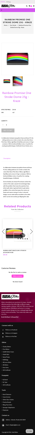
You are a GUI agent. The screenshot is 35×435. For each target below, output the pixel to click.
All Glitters (5, 365)
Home (5, 25)
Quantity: (4, 121)
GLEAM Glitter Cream (8, 352)
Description (6, 158)
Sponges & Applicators (9, 407)
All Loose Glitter (7, 362)
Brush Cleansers (7, 394)
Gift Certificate (6, 370)
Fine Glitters (6, 349)
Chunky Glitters (7, 346)
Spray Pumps (6, 357)
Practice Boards (7, 402)
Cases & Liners (6, 397)
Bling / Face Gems (7, 405)
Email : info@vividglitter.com (13, 425)
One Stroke (13, 25)
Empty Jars (5, 410)
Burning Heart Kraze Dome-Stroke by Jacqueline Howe (14, 251)
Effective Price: (6, 109)
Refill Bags (5, 359)
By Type (5, 382)
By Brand (5, 379)
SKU (2, 112)
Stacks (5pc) (6, 354)
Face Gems (6, 367)
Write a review (17, 276)
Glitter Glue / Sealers (8, 399)
